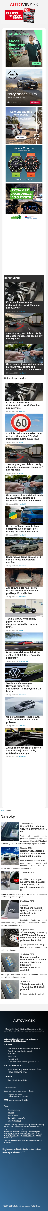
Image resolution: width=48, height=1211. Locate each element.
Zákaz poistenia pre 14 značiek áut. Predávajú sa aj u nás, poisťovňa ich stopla (23, 750)
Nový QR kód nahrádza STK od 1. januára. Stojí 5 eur (33, 829)
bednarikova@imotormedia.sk (30, 1048)
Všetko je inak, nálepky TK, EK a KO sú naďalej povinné (32, 987)
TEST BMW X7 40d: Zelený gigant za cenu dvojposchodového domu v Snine (21, 622)
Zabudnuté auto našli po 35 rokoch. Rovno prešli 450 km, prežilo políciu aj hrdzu (22, 591)
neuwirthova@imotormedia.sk (19, 1096)
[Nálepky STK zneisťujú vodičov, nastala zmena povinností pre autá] (10, 864)
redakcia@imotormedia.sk (30, 1062)
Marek (21, 342)
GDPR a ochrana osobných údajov (16, 1100)
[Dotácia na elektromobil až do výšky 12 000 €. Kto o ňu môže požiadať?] (24, 651)
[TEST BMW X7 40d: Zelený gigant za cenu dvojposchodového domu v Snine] (24, 617)
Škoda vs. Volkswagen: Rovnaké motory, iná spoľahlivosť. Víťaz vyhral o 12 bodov (23, 687)
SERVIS (22, 877)
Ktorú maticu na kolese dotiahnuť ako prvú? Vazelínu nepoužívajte (23, 305)
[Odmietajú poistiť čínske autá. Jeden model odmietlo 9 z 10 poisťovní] (24, 715)
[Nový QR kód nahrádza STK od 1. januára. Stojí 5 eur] (10, 840)
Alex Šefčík (22, 373)
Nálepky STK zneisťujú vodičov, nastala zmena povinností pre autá (32, 853)
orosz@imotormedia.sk (24, 1051)
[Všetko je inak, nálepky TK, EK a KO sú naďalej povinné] (10, 998)
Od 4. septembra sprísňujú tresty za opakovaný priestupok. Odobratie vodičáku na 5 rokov (24, 367)
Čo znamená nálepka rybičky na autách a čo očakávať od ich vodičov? (32, 912)
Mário (21, 442)
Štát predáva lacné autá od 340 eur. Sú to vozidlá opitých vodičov (23, 560)
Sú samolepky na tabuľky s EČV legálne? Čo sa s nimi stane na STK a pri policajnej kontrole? (33, 936)
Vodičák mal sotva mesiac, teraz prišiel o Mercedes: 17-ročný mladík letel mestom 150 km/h (24, 436)
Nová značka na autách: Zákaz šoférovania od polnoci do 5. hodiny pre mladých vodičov (23, 529)
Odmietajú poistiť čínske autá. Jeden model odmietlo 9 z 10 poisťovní (23, 720)
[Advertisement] (24, 246)
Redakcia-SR (23, 661)
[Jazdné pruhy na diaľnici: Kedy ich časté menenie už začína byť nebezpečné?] (24, 332)
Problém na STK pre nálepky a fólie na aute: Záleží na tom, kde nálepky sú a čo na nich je (32, 884)
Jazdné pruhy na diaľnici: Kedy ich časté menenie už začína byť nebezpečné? (24, 336)
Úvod (2, 811)
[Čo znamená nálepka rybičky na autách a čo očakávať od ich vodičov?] (10, 917)
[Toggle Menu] (44, 22)
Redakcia (22, 311)
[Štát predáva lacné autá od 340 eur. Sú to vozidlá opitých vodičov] (24, 555)
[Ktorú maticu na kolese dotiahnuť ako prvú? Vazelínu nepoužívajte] (24, 301)
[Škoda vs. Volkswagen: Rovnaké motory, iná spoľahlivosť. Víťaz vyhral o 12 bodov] (24, 682)
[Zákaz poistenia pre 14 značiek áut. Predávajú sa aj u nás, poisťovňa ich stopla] (24, 746)
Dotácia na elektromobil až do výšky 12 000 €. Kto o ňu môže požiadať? (23, 655)
